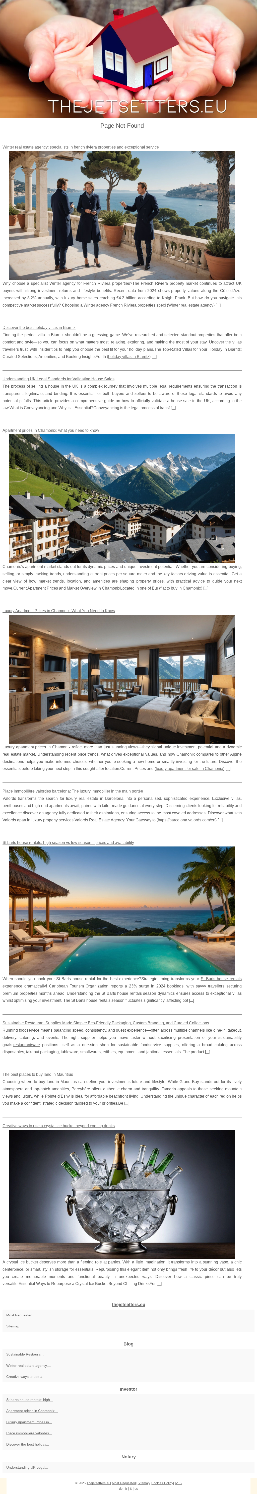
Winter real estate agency (190, 305)
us (136, 1488)
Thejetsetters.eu (98, 1483)
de (120, 1488)
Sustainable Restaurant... (26, 1354)
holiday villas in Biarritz (128, 356)
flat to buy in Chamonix (180, 588)
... (218, 305)
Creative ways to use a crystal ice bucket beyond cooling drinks (59, 1126)
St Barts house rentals (221, 979)
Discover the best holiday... (27, 1444)
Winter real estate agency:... (28, 1366)
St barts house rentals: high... (29, 1400)
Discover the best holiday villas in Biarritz (39, 327)
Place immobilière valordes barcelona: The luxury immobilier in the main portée (73, 791)
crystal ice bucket (22, 1262)
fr (126, 1488)
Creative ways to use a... (25, 1377)
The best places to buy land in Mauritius (38, 1074)
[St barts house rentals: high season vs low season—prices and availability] (122, 910)
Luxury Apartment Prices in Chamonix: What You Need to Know (59, 611)
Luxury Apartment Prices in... (29, 1422)
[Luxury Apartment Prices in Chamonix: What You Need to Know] (122, 679)
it (131, 1488)
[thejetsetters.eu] (128, 59)
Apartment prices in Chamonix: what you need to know (51, 430)
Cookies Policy (162, 1483)
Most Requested (19, 1315)
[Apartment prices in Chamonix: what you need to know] (122, 498)
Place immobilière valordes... (29, 1433)
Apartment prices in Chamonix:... (32, 1411)
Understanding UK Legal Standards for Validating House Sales (58, 379)
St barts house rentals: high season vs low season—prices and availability (68, 842)
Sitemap (12, 1326)
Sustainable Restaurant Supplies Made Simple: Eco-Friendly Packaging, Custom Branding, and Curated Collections (106, 1023)
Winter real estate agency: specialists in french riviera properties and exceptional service (81, 147)
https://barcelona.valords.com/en (186, 820)
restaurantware (26, 1045)
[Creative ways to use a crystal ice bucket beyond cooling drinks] (122, 1194)
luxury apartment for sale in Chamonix (189, 768)
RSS (178, 1483)
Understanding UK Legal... (27, 1467)
